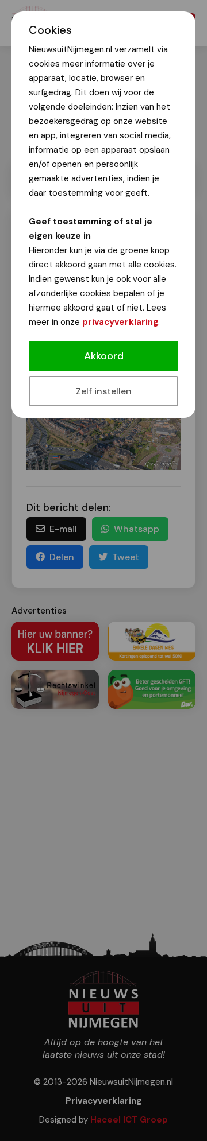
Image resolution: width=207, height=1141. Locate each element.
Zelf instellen (104, 391)
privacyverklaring (120, 322)
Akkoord (104, 356)
